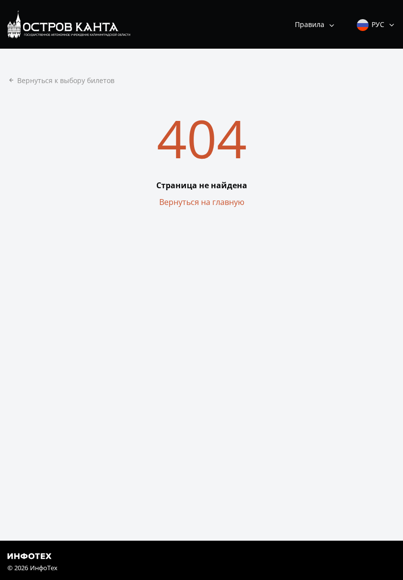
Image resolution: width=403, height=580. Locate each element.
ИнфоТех (44, 567)
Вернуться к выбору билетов (66, 80)
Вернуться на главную (201, 202)
